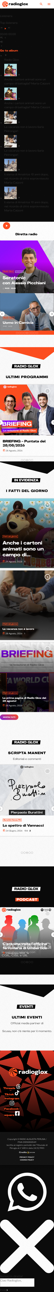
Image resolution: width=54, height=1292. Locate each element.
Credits (23, 1152)
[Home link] (15, 4)
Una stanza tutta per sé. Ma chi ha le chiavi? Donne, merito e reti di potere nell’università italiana (30, 833)
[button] (17, 333)
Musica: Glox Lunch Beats (26, 322)
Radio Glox (8, 271)
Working (7, 939)
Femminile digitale (17, 820)
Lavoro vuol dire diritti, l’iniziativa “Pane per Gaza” (27, 946)
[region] (27, 731)
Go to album (9, 50)
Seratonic (14, 278)
